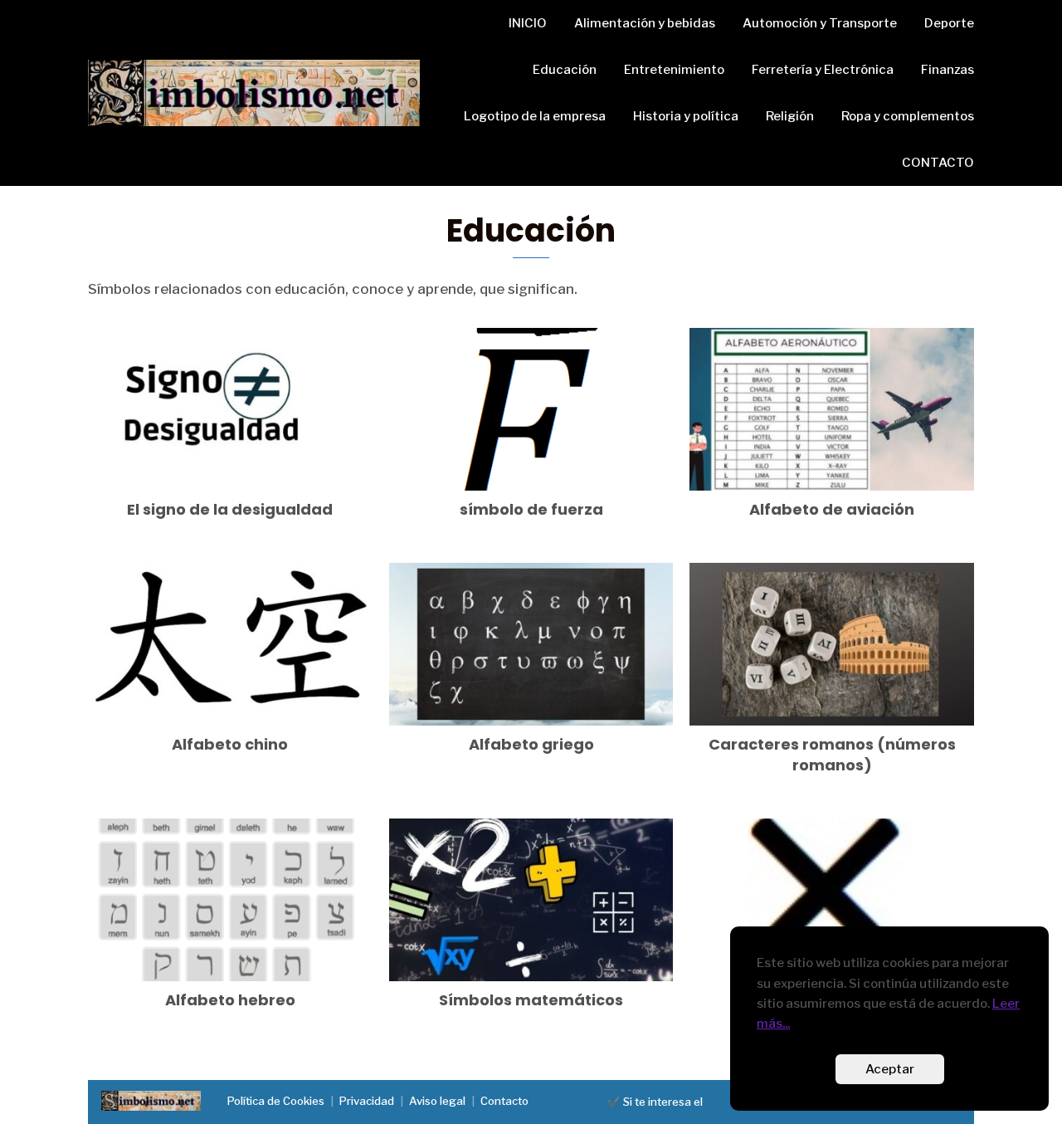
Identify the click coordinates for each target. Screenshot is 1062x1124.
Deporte (949, 23)
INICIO (528, 23)
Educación (565, 69)
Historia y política (685, 116)
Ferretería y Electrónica (823, 69)
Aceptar (889, 1069)
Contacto (504, 1100)
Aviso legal (437, 1100)
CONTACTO (938, 162)
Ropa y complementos (907, 116)
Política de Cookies (275, 1100)
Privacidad (366, 1100)
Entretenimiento (674, 69)
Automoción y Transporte (820, 23)
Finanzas (947, 69)
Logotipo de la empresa (535, 116)
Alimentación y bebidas (644, 23)
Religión (790, 116)
